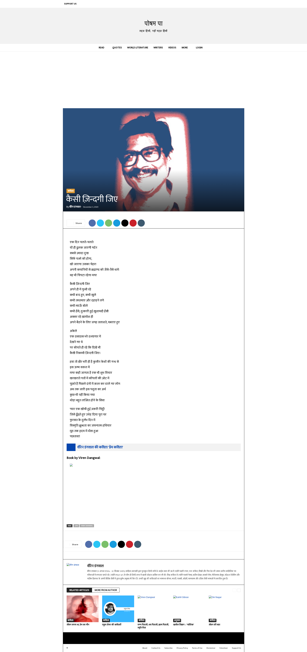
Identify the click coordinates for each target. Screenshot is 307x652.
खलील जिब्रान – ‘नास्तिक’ (183, 625)
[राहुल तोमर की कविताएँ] (118, 608)
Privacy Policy (182, 648)
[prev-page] (234, 590)
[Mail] (219, 4)
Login (199, 47)
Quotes (117, 47)
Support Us (70, 4)
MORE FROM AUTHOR (106, 590)
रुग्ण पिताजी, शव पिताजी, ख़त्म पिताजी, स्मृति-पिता (153, 626)
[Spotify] (230, 4)
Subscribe (168, 648)
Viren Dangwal (87, 525)
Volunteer (223, 648)
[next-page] (239, 590)
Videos (172, 47)
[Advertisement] (153, 80)
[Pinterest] (224, 4)
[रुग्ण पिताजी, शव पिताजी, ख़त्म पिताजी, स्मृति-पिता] (154, 608)
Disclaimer (210, 648)
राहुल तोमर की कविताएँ (111, 625)
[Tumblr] (141, 223)
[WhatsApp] (108, 223)
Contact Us (155, 648)
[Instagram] (214, 4)
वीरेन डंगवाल (75, 207)
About (144, 648)
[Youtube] (240, 4)
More (185, 47)
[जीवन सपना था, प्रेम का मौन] (83, 608)
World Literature (137, 47)
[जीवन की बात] (225, 608)
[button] (239, 48)
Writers (158, 47)
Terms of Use (197, 648)
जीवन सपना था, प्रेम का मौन (78, 625)
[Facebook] (208, 4)
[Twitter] (235, 4)
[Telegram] (116, 223)
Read (101, 47)
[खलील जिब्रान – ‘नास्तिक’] (189, 608)
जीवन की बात (214, 625)
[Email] (124, 223)
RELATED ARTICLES (79, 590)
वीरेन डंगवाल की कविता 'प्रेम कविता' (100, 447)
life (76, 525)
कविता (71, 191)
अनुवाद (177, 620)
